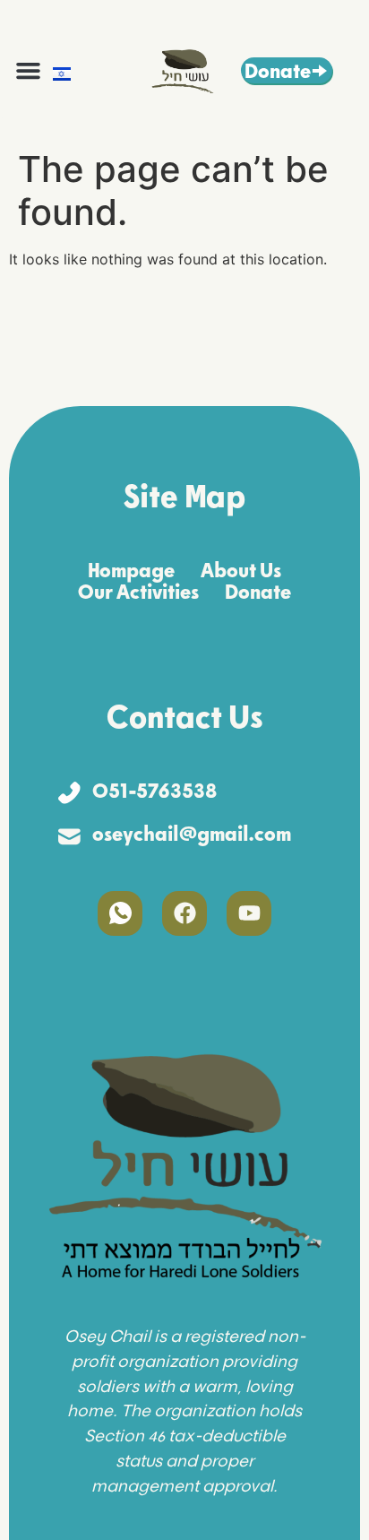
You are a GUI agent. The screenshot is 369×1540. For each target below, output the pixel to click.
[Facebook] (184, 913)
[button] (28, 71)
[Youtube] (249, 913)
